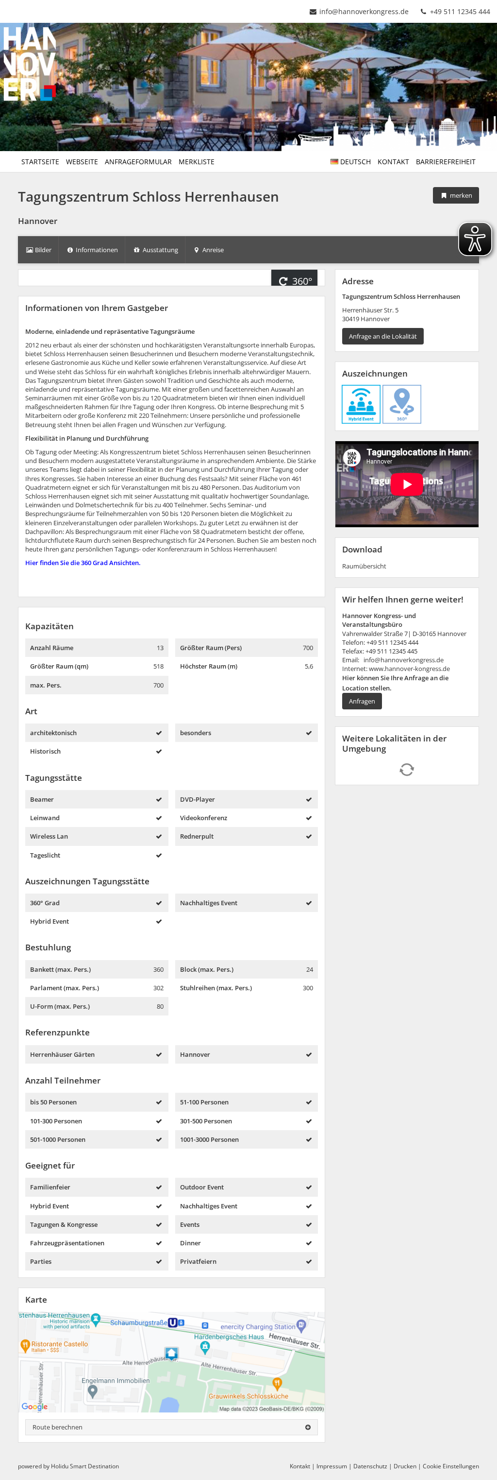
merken (460, 195)
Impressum (331, 1466)
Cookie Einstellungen (451, 1466)
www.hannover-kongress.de (409, 668)
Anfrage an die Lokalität (383, 336)
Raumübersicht (364, 566)
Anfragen (362, 701)
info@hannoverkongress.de (364, 11)
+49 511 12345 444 (459, 11)
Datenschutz (370, 1466)
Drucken (405, 1466)
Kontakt (300, 1466)
